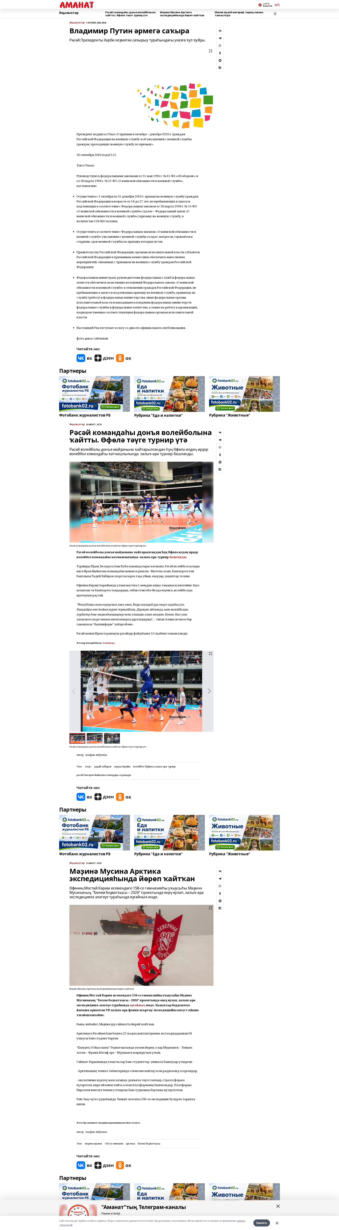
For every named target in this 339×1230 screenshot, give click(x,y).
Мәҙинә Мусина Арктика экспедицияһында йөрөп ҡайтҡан (182, 14)
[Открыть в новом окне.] (84, 358)
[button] (209, 691)
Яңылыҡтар (68, 13)
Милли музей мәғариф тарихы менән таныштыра (239, 14)
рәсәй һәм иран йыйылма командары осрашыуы (103, 775)
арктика (130, 1143)
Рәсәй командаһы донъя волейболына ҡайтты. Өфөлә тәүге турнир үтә (130, 14)
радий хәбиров (102, 766)
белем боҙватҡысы (149, 1143)
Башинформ (109, 643)
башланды (177, 557)
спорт (88, 766)
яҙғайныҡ (137, 1005)
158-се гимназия (114, 1143)
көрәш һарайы (122, 766)
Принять (261, 1223)
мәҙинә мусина (93, 1143)
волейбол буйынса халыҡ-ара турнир (154, 766)
